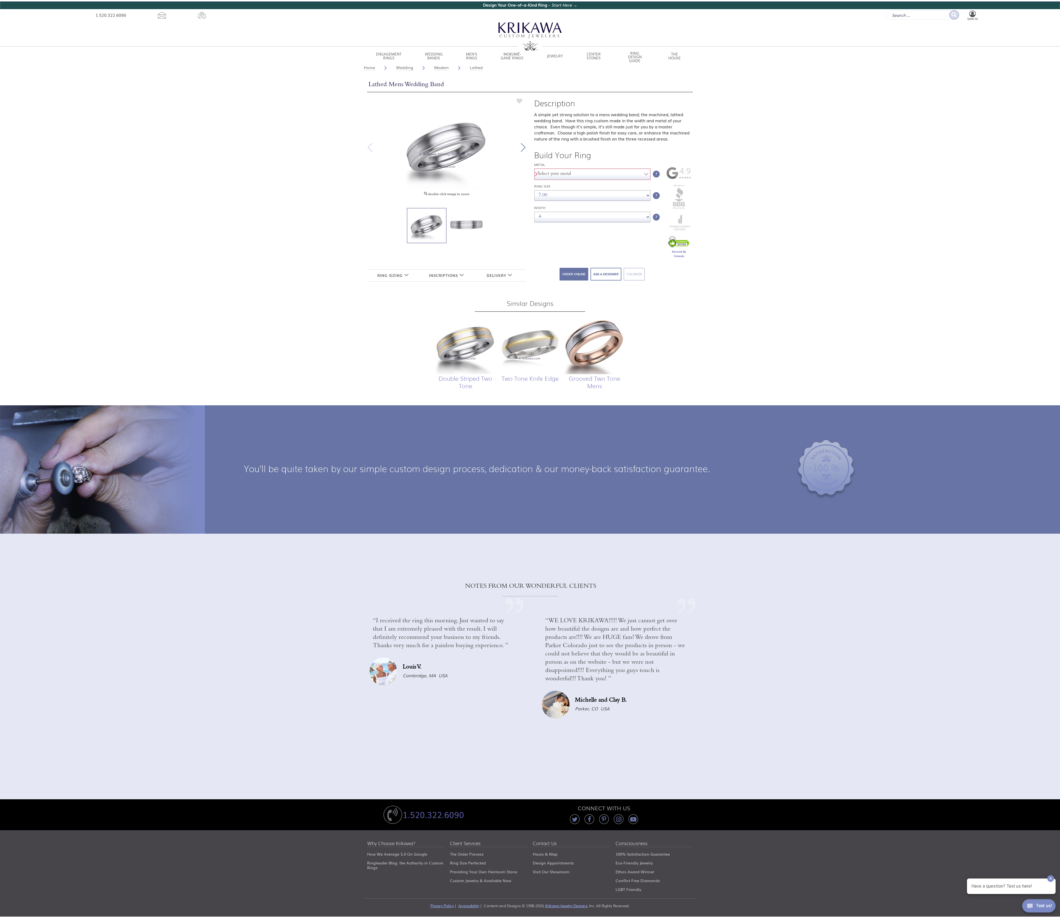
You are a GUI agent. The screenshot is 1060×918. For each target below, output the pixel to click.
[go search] (954, 14)
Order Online (573, 274)
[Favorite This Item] (519, 101)
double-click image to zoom (448, 194)
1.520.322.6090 (111, 15)
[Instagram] (619, 819)
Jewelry (555, 56)
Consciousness (632, 843)
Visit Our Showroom (551, 871)
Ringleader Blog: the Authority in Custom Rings (405, 865)
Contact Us (545, 843)
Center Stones (594, 55)
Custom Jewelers (530, 37)
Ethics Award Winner (635, 871)
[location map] (202, 15)
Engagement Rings (388, 55)
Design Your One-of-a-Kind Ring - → (530, 5)
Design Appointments (553, 863)
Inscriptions (444, 275)
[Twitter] (575, 819)
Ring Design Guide (635, 56)
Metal (539, 164)
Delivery (497, 275)
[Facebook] (589, 819)
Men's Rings (471, 55)
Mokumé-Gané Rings (512, 55)
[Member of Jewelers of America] (679, 229)
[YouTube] (633, 819)
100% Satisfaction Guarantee (643, 854)
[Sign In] (972, 14)
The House (674, 55)
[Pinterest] (604, 819)
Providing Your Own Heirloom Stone (483, 871)
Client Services (465, 843)
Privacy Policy (442, 905)
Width (539, 208)
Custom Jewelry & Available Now (480, 880)
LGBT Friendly (628, 889)
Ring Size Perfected (468, 863)
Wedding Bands (434, 55)
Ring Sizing (390, 275)
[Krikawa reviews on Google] (678, 178)
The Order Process (467, 854)
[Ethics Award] (679, 208)
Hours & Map (545, 854)
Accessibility (468, 905)
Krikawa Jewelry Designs (566, 905)
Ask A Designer (606, 274)
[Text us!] (1039, 907)
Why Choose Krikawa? (391, 843)
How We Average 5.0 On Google (397, 854)
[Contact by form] (162, 15)
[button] (523, 147)
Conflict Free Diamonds (638, 880)
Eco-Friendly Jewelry (634, 863)
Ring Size (542, 186)
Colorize (634, 274)
